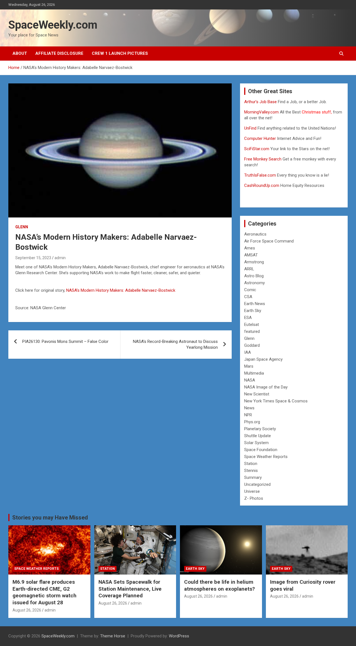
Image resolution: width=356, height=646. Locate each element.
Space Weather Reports (266, 456)
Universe (252, 491)
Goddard (252, 345)
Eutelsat (251, 324)
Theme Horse (112, 635)
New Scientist (256, 394)
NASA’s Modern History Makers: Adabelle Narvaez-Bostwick (120, 290)
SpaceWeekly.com (52, 24)
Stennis (251, 470)
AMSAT (251, 255)
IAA (247, 352)
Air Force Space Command (269, 241)
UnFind (251, 128)
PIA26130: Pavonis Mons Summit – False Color (65, 341)
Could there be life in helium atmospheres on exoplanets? (219, 585)
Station (250, 463)
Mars (248, 366)
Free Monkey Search (262, 159)
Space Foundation (260, 449)
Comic (250, 289)
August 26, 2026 (27, 610)
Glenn (21, 227)
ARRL (249, 268)
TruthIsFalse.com (260, 175)
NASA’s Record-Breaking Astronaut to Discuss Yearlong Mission (175, 344)
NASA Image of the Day (266, 387)
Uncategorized (257, 484)
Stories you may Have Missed (50, 517)
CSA (248, 296)
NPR (248, 414)
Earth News (254, 303)
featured (252, 331)
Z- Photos (253, 498)
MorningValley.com (261, 112)
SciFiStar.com (256, 148)
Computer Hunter (260, 138)
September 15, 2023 (33, 258)
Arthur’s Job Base (261, 101)
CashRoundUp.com (261, 185)
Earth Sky (252, 310)
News (249, 407)
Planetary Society (260, 428)
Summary (253, 477)
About (20, 53)
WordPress (179, 635)
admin (60, 258)
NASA (249, 380)
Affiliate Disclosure (59, 53)
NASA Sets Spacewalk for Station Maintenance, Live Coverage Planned (130, 589)
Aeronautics (255, 234)
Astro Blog (254, 275)
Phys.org (252, 421)
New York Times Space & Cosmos (276, 401)
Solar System (256, 442)
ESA (248, 317)
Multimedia (254, 373)
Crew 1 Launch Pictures (120, 53)
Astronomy (254, 282)
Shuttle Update (257, 435)
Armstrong (254, 261)
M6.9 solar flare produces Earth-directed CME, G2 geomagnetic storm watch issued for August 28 (44, 592)
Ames (249, 248)
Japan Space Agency (263, 359)
